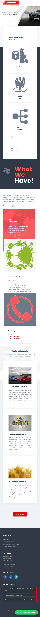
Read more (7, 206)
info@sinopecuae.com (11, 545)
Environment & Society (16, 277)
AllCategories (15, 149)
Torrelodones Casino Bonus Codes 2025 (18, 600)
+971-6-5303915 (13, 336)
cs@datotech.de (9, 564)
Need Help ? (12, 331)
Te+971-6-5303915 (9, 546)
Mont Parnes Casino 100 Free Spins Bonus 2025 (19, 589)
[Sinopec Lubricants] (10, 3)
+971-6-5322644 (13, 338)
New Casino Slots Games (13, 595)
